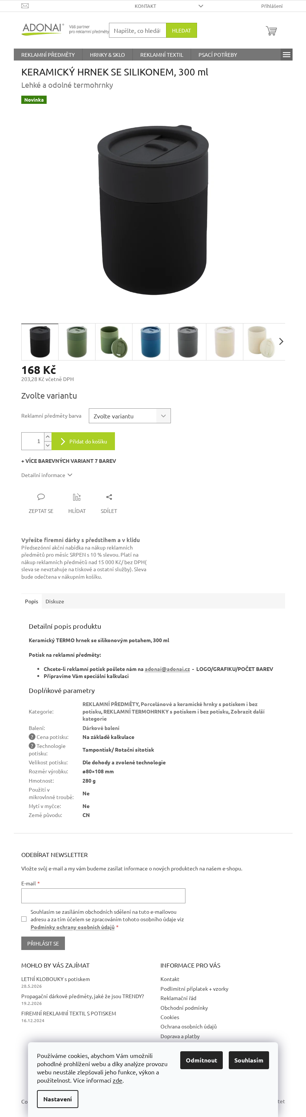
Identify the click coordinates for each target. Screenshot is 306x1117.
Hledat (181, 30)
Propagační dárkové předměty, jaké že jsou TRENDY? (82, 996)
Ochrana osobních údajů (188, 1026)
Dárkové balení (100, 727)
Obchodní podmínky (184, 1007)
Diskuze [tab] (55, 601)
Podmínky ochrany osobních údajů (73, 926)
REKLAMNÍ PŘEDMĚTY (110, 703)
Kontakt (145, 6)
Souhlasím (248, 1060)
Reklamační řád (178, 997)
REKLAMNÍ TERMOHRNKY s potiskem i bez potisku (165, 711)
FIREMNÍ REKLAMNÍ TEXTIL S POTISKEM (68, 1013)
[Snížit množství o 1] (47, 445)
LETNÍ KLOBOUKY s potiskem (55, 978)
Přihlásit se (43, 943)
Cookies (169, 1017)
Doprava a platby (180, 1036)
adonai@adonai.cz (167, 668)
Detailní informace (43, 474)
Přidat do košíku (88, 441)
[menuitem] (48, 55)
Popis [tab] (31, 601)
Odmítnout (201, 1060)
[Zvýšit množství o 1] (47, 437)
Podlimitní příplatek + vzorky (194, 988)
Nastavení (57, 1099)
